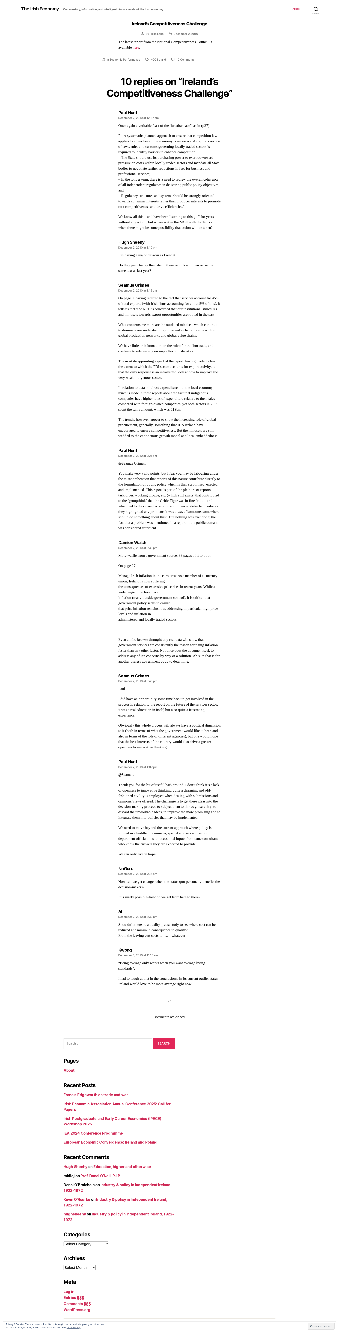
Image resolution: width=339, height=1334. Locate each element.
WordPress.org (77, 1310)
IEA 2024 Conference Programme (93, 1133)
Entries (74, 1297)
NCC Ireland (158, 59)
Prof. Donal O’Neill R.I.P (100, 1176)
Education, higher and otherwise (122, 1167)
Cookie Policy (74, 1327)
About (296, 8)
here (136, 47)
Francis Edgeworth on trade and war (96, 1095)
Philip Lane (156, 34)
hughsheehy (75, 1214)
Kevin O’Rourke (77, 1199)
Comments (77, 1304)
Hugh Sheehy (75, 1167)
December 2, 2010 (186, 34)
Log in (69, 1291)
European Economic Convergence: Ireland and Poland (110, 1142)
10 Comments (185, 59)
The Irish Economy (40, 9)
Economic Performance (124, 59)
